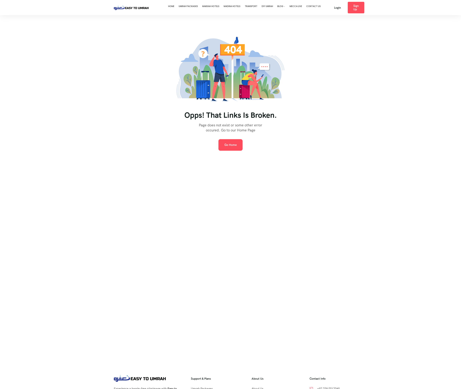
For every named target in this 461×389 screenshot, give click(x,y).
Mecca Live (296, 6)
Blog (280, 6)
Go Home (230, 145)
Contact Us (313, 6)
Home (171, 6)
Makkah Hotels (210, 6)
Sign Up (356, 7)
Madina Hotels (232, 6)
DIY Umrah (267, 6)
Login (337, 8)
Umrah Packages (188, 6)
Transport (251, 6)
